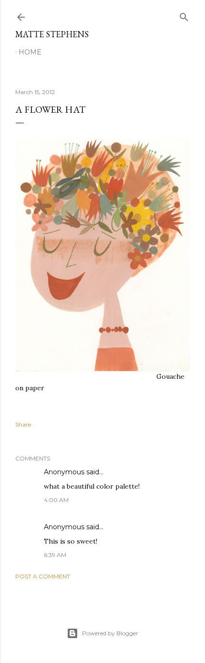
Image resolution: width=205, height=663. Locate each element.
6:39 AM (55, 554)
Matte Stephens (52, 34)
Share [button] (23, 424)
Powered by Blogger (110, 633)
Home (30, 52)
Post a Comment (42, 576)
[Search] (184, 15)
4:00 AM (56, 499)
